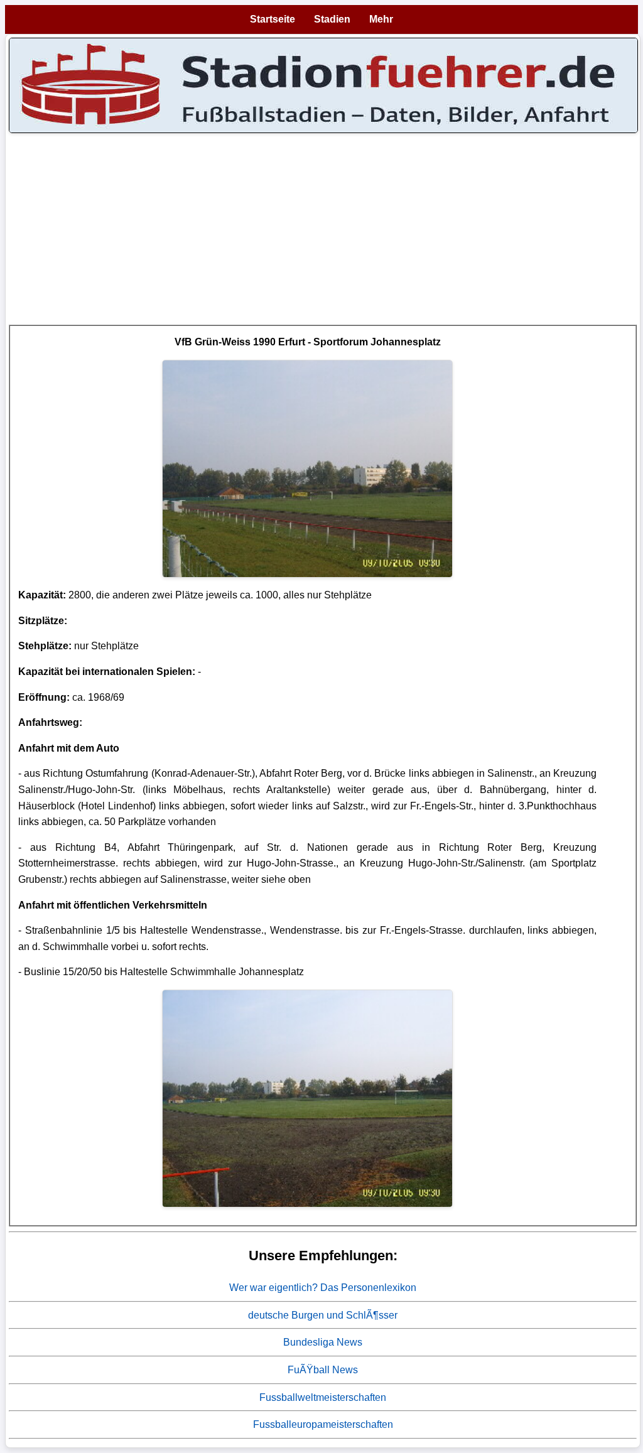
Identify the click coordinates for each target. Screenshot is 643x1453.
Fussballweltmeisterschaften (322, 1397)
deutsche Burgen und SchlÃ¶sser (322, 1315)
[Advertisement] (323, 237)
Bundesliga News (322, 1342)
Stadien (332, 19)
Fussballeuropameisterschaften (323, 1424)
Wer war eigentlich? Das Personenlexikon (322, 1287)
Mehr (381, 19)
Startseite (272, 19)
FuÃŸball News (323, 1369)
